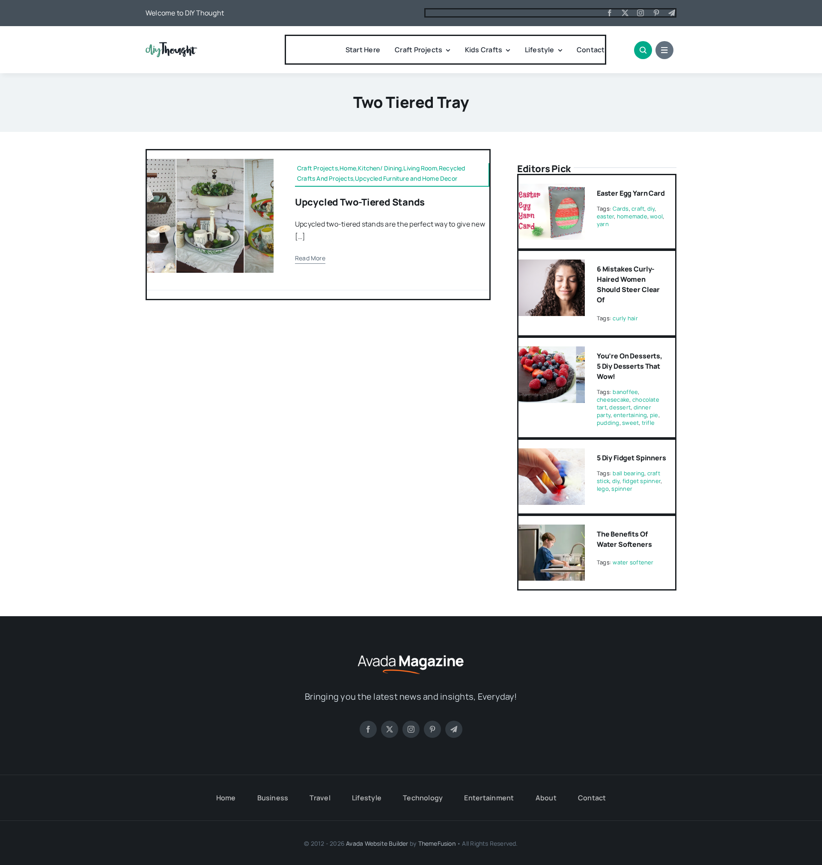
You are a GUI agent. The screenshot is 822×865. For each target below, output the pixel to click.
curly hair (625, 318)
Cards (620, 208)
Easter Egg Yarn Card (631, 193)
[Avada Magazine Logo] (411, 654)
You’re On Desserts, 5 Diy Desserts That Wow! (629, 366)
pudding (608, 423)
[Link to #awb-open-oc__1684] (664, 50)
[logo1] (171, 45)
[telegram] (671, 12)
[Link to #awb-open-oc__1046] (643, 50)
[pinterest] (656, 12)
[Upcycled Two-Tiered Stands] (210, 162)
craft (637, 208)
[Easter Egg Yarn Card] (551, 189)
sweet (630, 423)
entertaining (630, 415)
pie (654, 415)
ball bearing (628, 473)
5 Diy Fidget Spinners (631, 457)
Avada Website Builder (377, 843)
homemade (632, 216)
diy (651, 208)
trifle (648, 423)
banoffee (625, 392)
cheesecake (613, 399)
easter (605, 216)
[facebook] (609, 12)
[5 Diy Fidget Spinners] (551, 454)
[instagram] (640, 12)
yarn (603, 224)
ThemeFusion (437, 843)
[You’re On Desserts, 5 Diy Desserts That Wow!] (551, 352)
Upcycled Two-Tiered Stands (360, 202)
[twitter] (625, 12)
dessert (620, 407)
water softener (633, 562)
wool (656, 216)
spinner (621, 488)
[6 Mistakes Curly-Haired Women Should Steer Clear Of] (551, 265)
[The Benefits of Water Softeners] (551, 530)
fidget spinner (641, 481)
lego (603, 488)
